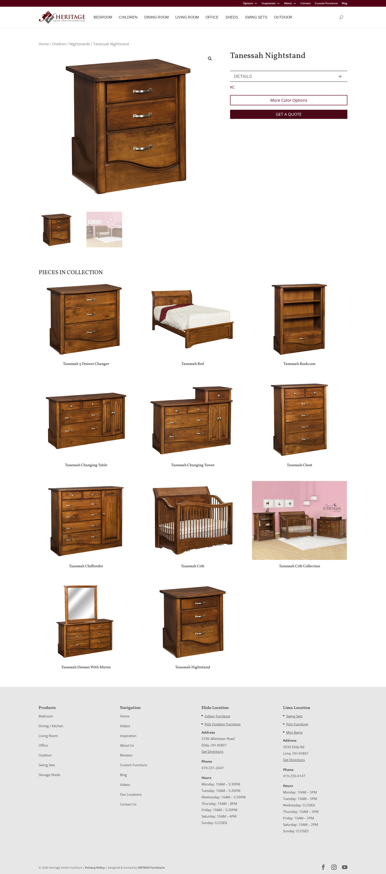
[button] (210, 59)
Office (212, 17)
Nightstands (79, 43)
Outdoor (283, 17)
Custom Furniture (326, 3)
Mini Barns (294, 732)
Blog (344, 3)
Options (248, 3)
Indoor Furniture (217, 716)
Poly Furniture (297, 724)
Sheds (231, 17)
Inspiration (269, 3)
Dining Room (156, 17)
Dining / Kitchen (51, 726)
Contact (305, 3)
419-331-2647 (212, 768)
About (288, 3)
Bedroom (103, 17)
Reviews (126, 755)
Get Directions (212, 751)
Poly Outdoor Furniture (223, 724)
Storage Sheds (49, 775)
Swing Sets (256, 17)
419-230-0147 (294, 776)
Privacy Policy (95, 868)
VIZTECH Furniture (151, 868)
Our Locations (131, 794)
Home (44, 43)
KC (232, 87)
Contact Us (128, 804)
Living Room (187, 17)
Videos (125, 726)
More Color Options (288, 100)
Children (128, 17)
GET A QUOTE (289, 114)
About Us (127, 745)
